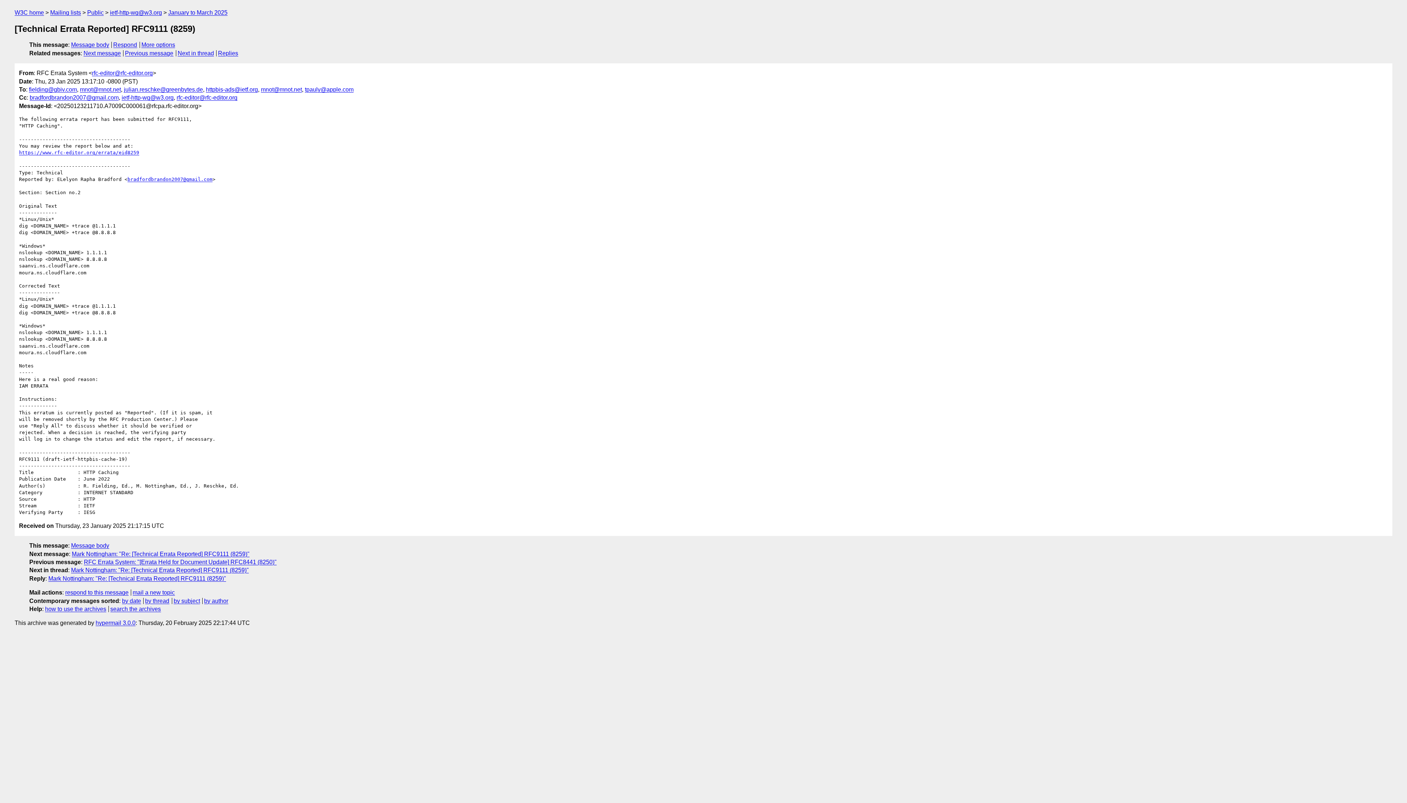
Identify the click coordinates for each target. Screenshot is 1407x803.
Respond (125, 45)
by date (131, 601)
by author (216, 601)
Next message (102, 53)
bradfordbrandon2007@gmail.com (74, 98)
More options (158, 45)
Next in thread (196, 53)
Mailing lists (65, 13)
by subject (187, 601)
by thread (157, 601)
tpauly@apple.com (329, 89)
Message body (90, 45)
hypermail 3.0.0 (116, 623)
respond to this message (97, 592)
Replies (228, 53)
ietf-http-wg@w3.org (136, 13)
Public (95, 13)
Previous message (149, 53)
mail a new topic (154, 592)
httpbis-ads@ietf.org (232, 89)
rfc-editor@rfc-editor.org (122, 73)
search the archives (135, 609)
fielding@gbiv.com (53, 89)
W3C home (29, 13)
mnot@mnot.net (100, 89)
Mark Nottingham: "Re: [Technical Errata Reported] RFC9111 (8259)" (161, 554)
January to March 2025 (198, 13)
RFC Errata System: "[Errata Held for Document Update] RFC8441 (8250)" (180, 562)
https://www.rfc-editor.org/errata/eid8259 (79, 152)
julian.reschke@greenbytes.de (163, 89)
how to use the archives (75, 609)
